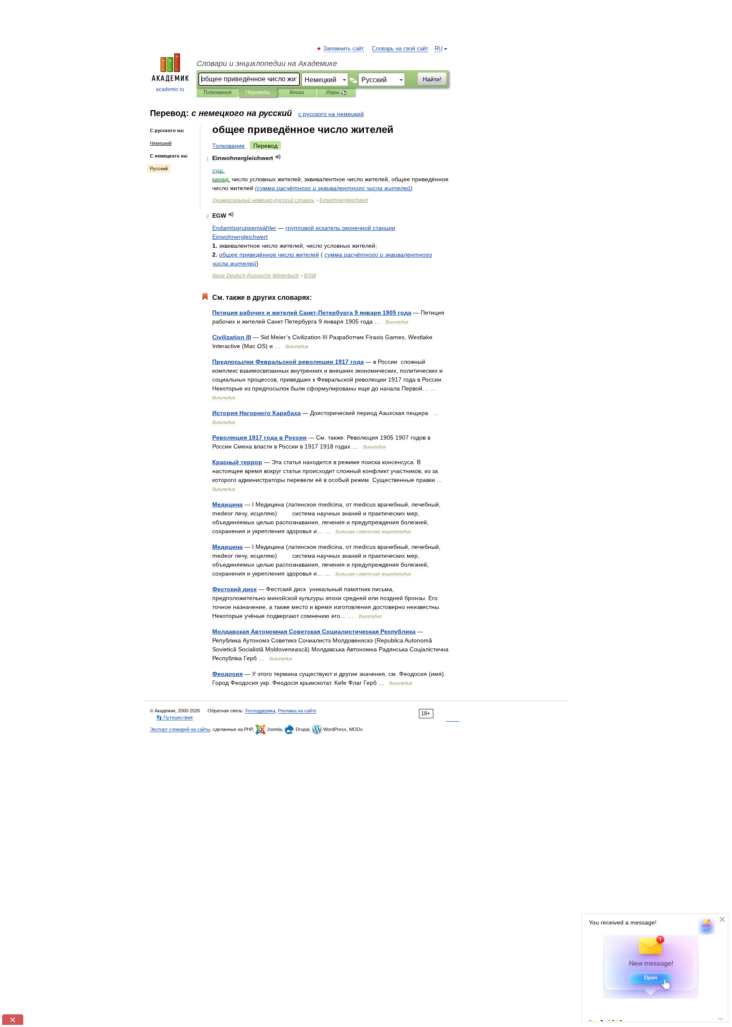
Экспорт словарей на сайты (180, 729)
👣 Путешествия (174, 717)
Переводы (257, 92)
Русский (159, 168)
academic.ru (170, 89)
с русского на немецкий (331, 114)
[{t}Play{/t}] (278, 157)
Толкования (217, 92)
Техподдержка (260, 710)
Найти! (432, 79)
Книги (297, 92)
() (334, 188)
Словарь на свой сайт (400, 49)
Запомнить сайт (344, 49)
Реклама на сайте (297, 710)
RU (438, 49)
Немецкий (161, 143)
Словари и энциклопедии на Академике (267, 63)
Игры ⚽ (336, 92)
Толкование (228, 145)
